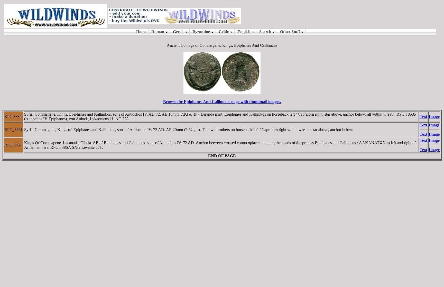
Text (423, 116)
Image (434, 116)
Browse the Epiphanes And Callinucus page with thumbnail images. (222, 101)
